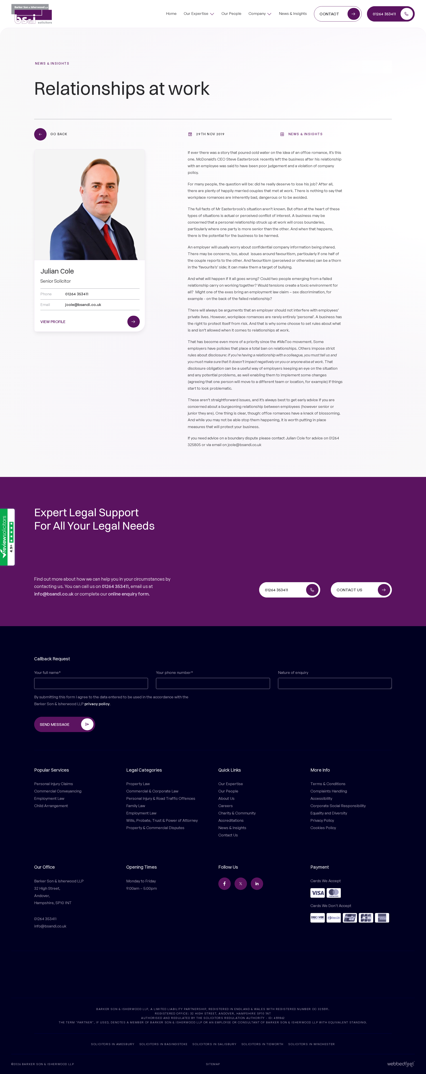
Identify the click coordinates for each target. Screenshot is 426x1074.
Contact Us (228, 835)
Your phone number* (174, 672)
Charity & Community (237, 813)
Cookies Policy (323, 827)
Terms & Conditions (327, 783)
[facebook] (224, 883)
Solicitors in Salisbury (214, 1044)
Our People (228, 791)
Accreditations (231, 820)
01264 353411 (115, 586)
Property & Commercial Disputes (155, 827)
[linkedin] (257, 883)
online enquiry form (128, 594)
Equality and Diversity (328, 813)
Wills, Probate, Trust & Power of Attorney (162, 820)
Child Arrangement (51, 805)
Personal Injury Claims (53, 783)
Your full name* (47, 672)
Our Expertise (230, 783)
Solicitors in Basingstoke (163, 1044)
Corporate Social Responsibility (338, 805)
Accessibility (321, 798)
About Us (226, 798)
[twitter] (241, 883)
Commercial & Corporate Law (152, 791)
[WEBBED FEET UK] (401, 1064)
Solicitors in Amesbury (112, 1044)
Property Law (138, 783)
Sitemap (213, 1064)
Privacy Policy (322, 820)
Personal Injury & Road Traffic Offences (160, 798)
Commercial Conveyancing (57, 791)
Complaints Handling (328, 791)
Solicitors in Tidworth (262, 1044)
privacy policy (97, 703)
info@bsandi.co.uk (54, 594)
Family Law (135, 805)
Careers (225, 805)
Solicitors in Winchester (311, 1044)
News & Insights (52, 63)
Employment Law (49, 798)
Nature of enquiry (293, 672)
